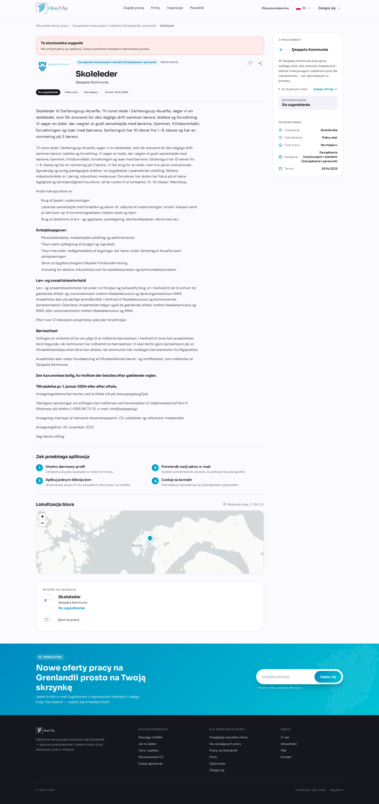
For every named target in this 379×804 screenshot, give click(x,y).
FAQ (283, 750)
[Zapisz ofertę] (250, 63)
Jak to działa (147, 744)
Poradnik (197, 8)
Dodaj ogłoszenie (150, 763)
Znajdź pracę (133, 8)
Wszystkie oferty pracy (52, 26)
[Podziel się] (260, 63)
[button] (150, 539)
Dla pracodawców (275, 8)
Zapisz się (328, 676)
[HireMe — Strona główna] (52, 8)
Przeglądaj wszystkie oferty (228, 737)
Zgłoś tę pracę (68, 620)
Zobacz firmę (323, 89)
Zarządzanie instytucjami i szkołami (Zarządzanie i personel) (114, 26)
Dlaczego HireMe (150, 737)
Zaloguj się (327, 8)
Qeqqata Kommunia (310, 49)
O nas (285, 737)
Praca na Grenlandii (223, 750)
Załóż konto (217, 763)
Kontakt (286, 757)
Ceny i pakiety (148, 750)
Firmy (155, 8)
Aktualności (289, 744)
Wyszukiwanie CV (150, 757)
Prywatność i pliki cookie (310, 790)
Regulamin (336, 790)
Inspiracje (175, 8)
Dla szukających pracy (225, 744)
